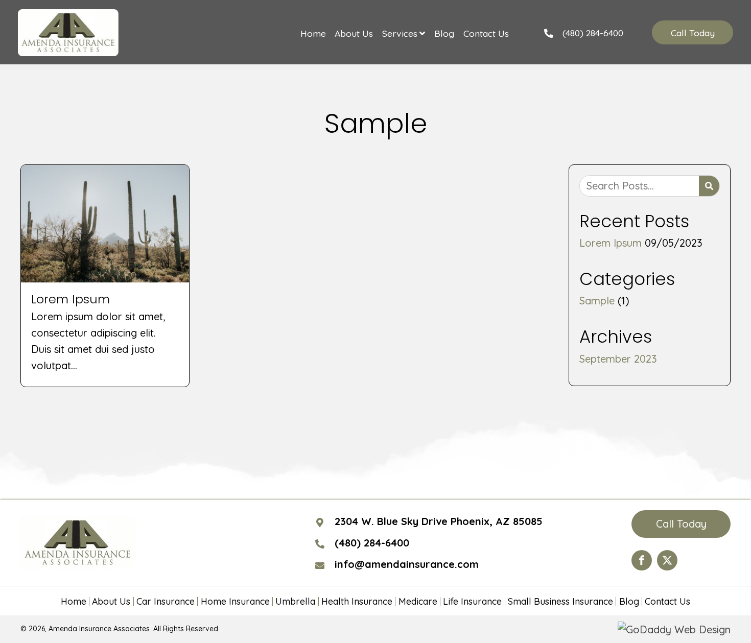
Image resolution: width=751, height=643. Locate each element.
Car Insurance (165, 601)
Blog (629, 601)
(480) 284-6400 (592, 32)
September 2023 (618, 358)
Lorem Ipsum (610, 242)
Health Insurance (356, 601)
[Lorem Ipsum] (105, 276)
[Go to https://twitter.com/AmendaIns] (667, 560)
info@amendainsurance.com (407, 564)
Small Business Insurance (560, 601)
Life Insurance (472, 601)
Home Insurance (235, 601)
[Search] (709, 186)
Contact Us (667, 601)
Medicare (417, 601)
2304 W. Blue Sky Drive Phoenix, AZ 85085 (439, 521)
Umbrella (295, 601)
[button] (692, 32)
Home (73, 601)
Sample (597, 300)
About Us (111, 601)
